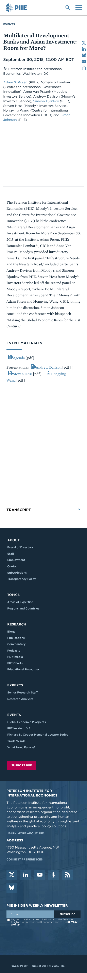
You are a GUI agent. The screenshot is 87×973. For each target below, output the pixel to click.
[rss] (67, 875)
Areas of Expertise (20, 602)
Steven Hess (22, 374)
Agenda (19, 358)
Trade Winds (16, 741)
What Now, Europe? (21, 747)
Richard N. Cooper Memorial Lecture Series (37, 734)
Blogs (11, 631)
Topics (13, 595)
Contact (13, 566)
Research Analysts (20, 699)
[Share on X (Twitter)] (84, 43)
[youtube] (39, 875)
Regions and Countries (23, 608)
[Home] (17, 8)
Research (16, 624)
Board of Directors (20, 547)
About (13, 540)
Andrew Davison (49, 367)
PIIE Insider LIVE (18, 728)
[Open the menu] (79, 7)
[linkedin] (25, 875)
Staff (10, 553)
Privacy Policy (19, 965)
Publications (16, 637)
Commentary (16, 644)
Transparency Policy (21, 579)
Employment (16, 559)
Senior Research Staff (22, 692)
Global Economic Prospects (26, 722)
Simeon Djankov (46, 101)
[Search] (68, 7)
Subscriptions (17, 572)
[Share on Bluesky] (84, 55)
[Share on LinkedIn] (84, 49)
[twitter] (11, 875)
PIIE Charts (15, 663)
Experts (15, 685)
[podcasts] (53, 875)
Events (9, 24)
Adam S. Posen (16, 82)
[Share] (84, 68)
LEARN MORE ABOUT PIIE (25, 833)
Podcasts (13, 650)
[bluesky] (11, 888)
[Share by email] (84, 61)
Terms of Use (38, 965)
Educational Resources (23, 669)
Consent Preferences (24, 859)
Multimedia (15, 656)
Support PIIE (21, 765)
